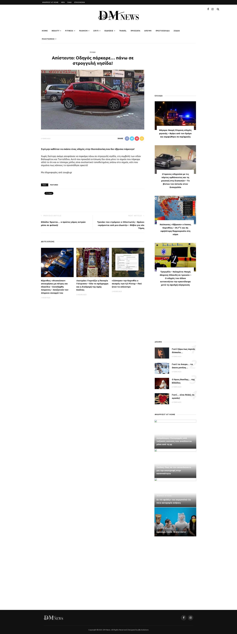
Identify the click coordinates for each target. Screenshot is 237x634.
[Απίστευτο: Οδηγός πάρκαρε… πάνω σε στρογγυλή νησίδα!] (92, 99)
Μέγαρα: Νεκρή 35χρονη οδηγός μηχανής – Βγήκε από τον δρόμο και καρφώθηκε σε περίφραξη (175, 133)
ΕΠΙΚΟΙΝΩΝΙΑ (79, 2)
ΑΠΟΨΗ (148, 31)
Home (45, 31)
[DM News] (53, 617)
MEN (63, 2)
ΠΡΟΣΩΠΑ (135, 31)
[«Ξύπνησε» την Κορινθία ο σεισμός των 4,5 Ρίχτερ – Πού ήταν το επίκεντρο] (128, 262)
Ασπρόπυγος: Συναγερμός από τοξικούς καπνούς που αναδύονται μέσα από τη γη (174, 441)
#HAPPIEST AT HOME (50, 2)
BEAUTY (55, 31)
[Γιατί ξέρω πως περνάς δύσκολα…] (162, 353)
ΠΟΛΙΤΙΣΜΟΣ (48, 39)
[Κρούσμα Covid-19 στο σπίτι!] (175, 521)
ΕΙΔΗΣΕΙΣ (109, 31)
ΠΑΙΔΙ (69, 2)
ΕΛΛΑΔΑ (92, 52)
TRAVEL (123, 31)
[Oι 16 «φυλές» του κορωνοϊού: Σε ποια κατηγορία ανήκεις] (175, 492)
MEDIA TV (176, 434)
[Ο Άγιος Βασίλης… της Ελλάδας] (162, 383)
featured (54, 185)
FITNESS (69, 31)
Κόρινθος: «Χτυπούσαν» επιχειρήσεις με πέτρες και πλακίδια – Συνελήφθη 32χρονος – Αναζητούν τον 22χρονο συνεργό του (54, 286)
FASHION (83, 31)
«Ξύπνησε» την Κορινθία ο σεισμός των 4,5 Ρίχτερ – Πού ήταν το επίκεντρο (127, 283)
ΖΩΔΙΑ (177, 31)
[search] (218, 9)
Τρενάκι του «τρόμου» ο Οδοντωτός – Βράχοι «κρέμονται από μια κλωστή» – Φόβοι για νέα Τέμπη (120, 225)
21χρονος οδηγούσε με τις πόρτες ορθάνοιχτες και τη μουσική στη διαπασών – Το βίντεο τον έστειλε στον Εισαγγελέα (175, 180)
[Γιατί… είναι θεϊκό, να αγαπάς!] (162, 398)
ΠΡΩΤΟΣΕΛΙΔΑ (163, 31)
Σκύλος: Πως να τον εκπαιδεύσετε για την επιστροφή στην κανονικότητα (173, 470)
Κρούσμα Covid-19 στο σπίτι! (171, 532)
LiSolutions (144, 630)
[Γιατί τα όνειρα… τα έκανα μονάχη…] (162, 368)
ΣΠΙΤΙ (96, 31)
